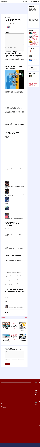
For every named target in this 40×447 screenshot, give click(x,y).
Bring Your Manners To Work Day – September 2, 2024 (14, 337)
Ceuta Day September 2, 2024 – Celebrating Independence (22, 340)
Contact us (2, 404)
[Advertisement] (14, 9)
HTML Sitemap (3, 408)
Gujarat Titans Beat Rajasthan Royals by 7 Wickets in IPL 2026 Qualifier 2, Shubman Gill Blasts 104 (33, 17)
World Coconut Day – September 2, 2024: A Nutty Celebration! (5, 340)
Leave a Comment (12, 327)
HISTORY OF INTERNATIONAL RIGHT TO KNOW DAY (10, 46)
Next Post (26, 317)
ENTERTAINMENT (36, 395)
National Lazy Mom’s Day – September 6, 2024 (22, 330)
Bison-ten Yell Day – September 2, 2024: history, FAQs (14, 326)
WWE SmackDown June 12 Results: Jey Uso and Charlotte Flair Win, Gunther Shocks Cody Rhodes (33, 9)
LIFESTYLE (36, 400)
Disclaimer (2, 405)
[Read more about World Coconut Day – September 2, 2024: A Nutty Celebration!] (6, 336)
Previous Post (3, 317)
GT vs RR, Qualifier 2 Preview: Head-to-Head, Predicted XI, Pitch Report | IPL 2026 (33, 20)
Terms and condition (3, 407)
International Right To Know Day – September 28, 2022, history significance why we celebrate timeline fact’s (14, 45)
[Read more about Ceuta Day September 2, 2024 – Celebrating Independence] (22, 336)
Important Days (16, 327)
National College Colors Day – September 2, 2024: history (5, 328)
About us (2, 403)
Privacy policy (2, 406)
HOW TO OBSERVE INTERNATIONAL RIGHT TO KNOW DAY (11, 48)
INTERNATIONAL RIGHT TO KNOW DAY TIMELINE (10, 47)
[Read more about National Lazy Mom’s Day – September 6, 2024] (22, 325)
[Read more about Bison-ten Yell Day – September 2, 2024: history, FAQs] (14, 323)
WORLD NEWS (36, 385)
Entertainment (35, 1)
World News (30, 1)
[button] (27, 1)
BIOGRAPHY (36, 405)
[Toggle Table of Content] (23, 44)
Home (23, 1)
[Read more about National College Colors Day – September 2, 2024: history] (6, 324)
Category (26, 1)
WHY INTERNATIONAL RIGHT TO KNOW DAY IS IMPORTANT (11, 49)
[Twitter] (5, 309)
